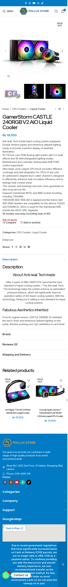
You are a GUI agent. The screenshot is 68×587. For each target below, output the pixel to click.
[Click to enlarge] (8, 76)
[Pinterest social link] (20, 247)
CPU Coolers (19, 109)
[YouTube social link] (34, 3)
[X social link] (16, 247)
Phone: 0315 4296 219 (18, 473)
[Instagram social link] (30, 3)
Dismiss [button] (63, 564)
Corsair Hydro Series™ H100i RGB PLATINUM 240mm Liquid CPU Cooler (50, 413)
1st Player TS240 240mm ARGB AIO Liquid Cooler (18, 411)
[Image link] (18, 442)
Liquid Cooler (38, 109)
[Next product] (64, 109)
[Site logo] (34, 11)
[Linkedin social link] (25, 247)
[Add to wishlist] (29, 381)
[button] (5, 51)
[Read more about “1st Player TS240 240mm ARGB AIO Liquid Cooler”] (29, 386)
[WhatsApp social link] (38, 3)
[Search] (56, 11)
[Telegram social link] (29, 247)
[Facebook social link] (26, 3)
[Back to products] (60, 109)
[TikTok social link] (42, 3)
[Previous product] (56, 109)
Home (5, 109)
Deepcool (7, 239)
